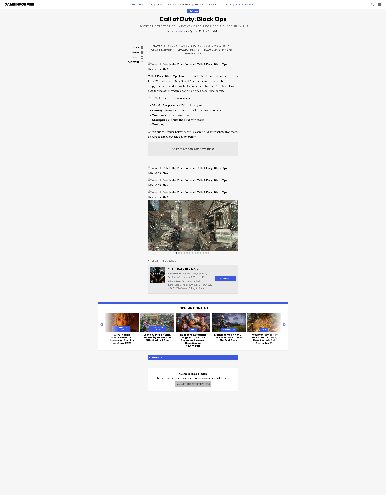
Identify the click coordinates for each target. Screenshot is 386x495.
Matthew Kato (178, 31)
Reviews (171, 4)
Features (200, 4)
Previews (185, 4)
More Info (225, 278)
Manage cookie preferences (193, 384)
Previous (101, 324)
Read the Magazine (141, 4)
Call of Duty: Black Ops (183, 269)
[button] (235, 202)
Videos (213, 4)
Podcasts (226, 4)
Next (284, 324)
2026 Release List (245, 4)
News (159, 4)
